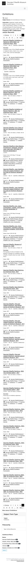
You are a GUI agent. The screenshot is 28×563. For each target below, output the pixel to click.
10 (20, 35)
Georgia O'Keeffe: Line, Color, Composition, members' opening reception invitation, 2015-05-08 (13, 227)
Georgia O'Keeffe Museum (17, 57)
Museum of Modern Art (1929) (10, 547)
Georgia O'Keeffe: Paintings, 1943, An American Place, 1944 (13, 426)
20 (17, 37)
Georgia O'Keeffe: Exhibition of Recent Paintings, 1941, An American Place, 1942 (12, 110)
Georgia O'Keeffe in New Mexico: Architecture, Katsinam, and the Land (12, 163)
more (4, 550)
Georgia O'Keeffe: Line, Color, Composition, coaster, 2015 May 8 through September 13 (13, 207)
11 (22, 35)
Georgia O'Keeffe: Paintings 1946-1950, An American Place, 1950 (13, 460)
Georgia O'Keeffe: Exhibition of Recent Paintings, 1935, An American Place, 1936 (12, 92)
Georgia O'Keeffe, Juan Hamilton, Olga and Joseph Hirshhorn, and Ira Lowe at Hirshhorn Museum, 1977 (13, 171)
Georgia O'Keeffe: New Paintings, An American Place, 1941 (13, 287)
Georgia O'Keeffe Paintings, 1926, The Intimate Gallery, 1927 (13, 372)
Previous (6, 35)
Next (21, 37)
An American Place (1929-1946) (11, 543)
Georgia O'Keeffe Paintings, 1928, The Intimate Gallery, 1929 (13, 388)
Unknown (5, 545)
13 (6, 37)
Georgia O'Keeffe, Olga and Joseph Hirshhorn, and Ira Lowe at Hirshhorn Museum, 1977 (13, 339)
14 (9, 37)
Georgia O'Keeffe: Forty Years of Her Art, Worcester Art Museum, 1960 (13, 129)
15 (12, 37)
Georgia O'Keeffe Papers (11, 102)
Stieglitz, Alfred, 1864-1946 (10, 541)
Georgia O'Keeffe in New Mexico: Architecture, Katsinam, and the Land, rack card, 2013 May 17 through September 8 (13, 148)
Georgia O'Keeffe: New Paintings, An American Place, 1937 (13, 270)
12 (3, 37)
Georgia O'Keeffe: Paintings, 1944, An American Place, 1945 (13, 443)
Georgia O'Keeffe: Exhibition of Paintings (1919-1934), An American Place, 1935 (12, 42)
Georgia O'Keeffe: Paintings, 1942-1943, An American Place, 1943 (14, 409)
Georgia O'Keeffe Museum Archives (16, 3)
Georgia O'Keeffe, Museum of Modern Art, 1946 (12, 245)
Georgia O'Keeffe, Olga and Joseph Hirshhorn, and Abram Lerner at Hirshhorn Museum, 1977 (13, 305)
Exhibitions (12, 103)
